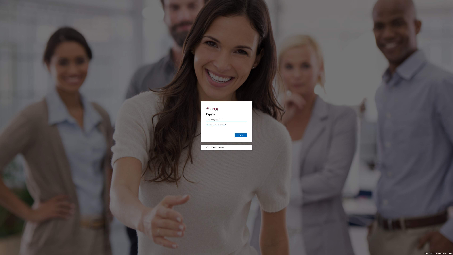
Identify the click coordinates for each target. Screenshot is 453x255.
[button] (226, 147)
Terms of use (428, 253)
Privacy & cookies (441, 253)
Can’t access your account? (216, 125)
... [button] (450, 253)
